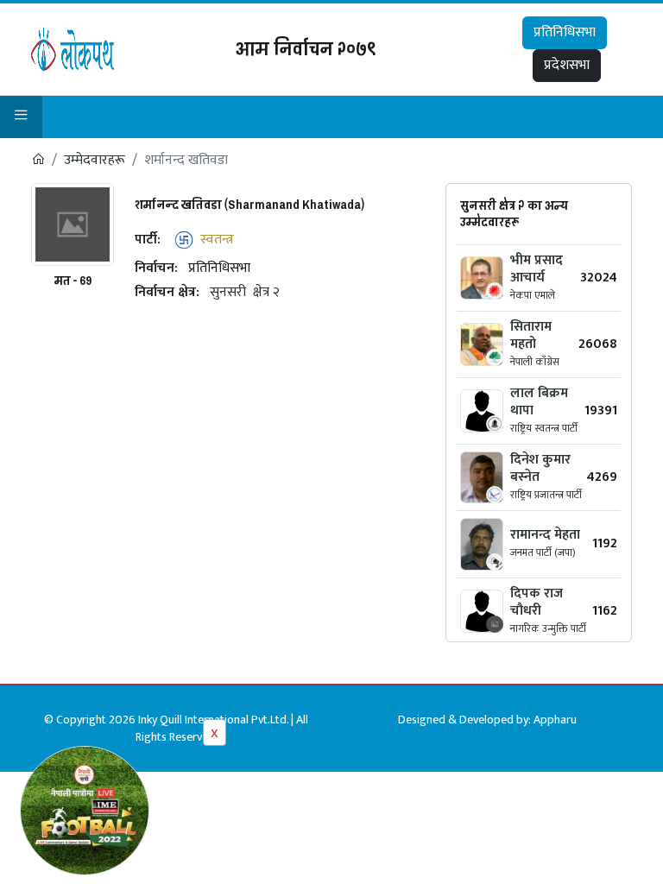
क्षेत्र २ (266, 292)
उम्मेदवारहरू (94, 160)
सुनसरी (228, 292)
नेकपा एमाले (532, 295)
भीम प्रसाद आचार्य (536, 269)
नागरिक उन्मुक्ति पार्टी (548, 628)
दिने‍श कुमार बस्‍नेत (540, 468)
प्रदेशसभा (567, 65)
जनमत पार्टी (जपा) (543, 552)
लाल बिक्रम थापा (539, 402)
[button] (21, 117)
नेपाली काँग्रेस (534, 361)
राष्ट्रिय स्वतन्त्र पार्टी (544, 428)
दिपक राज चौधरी (536, 602)
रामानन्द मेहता (545, 534)
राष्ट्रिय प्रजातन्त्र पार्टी (546, 494)
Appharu (555, 719)
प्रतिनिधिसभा (565, 32)
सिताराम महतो (531, 335)
